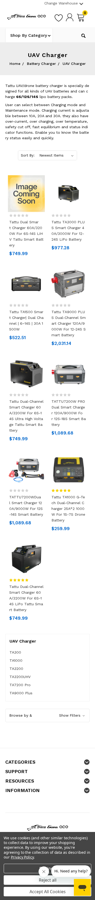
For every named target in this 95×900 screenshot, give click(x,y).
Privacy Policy (22, 857)
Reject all (47, 880)
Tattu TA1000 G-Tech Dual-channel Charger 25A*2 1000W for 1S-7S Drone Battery (68, 508)
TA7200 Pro (20, 685)
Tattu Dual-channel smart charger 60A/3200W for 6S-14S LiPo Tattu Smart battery (26, 598)
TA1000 (16, 660)
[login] (69, 17)
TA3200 (16, 668)
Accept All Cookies (48, 891)
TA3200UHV (20, 677)
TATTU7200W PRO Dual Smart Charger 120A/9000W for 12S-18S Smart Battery (68, 413)
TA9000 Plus (21, 693)
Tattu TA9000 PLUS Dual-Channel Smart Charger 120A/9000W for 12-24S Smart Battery (68, 323)
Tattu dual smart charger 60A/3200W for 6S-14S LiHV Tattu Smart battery (26, 233)
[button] (47, 715)
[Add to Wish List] (58, 17)
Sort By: (28, 155)
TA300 (15, 652)
